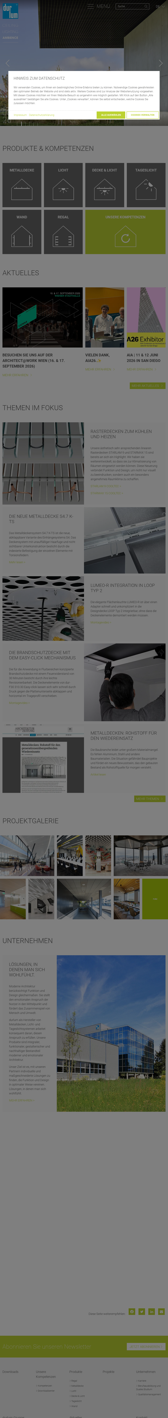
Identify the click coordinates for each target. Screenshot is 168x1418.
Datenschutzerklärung (41, 115)
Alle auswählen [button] (111, 115)
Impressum (20, 115)
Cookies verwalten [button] (142, 115)
